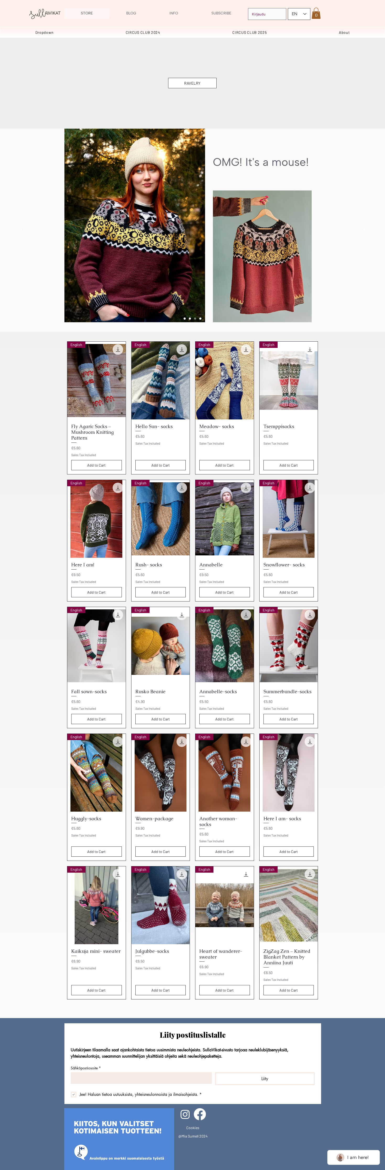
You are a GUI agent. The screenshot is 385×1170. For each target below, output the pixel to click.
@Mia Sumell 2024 (193, 1136)
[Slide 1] (190, 319)
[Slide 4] (185, 319)
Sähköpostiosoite (86, 1068)
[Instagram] (185, 1114)
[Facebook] (200, 1114)
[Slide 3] (200, 319)
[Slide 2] (195, 319)
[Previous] (22, 230)
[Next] (362, 230)
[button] (316, 13)
